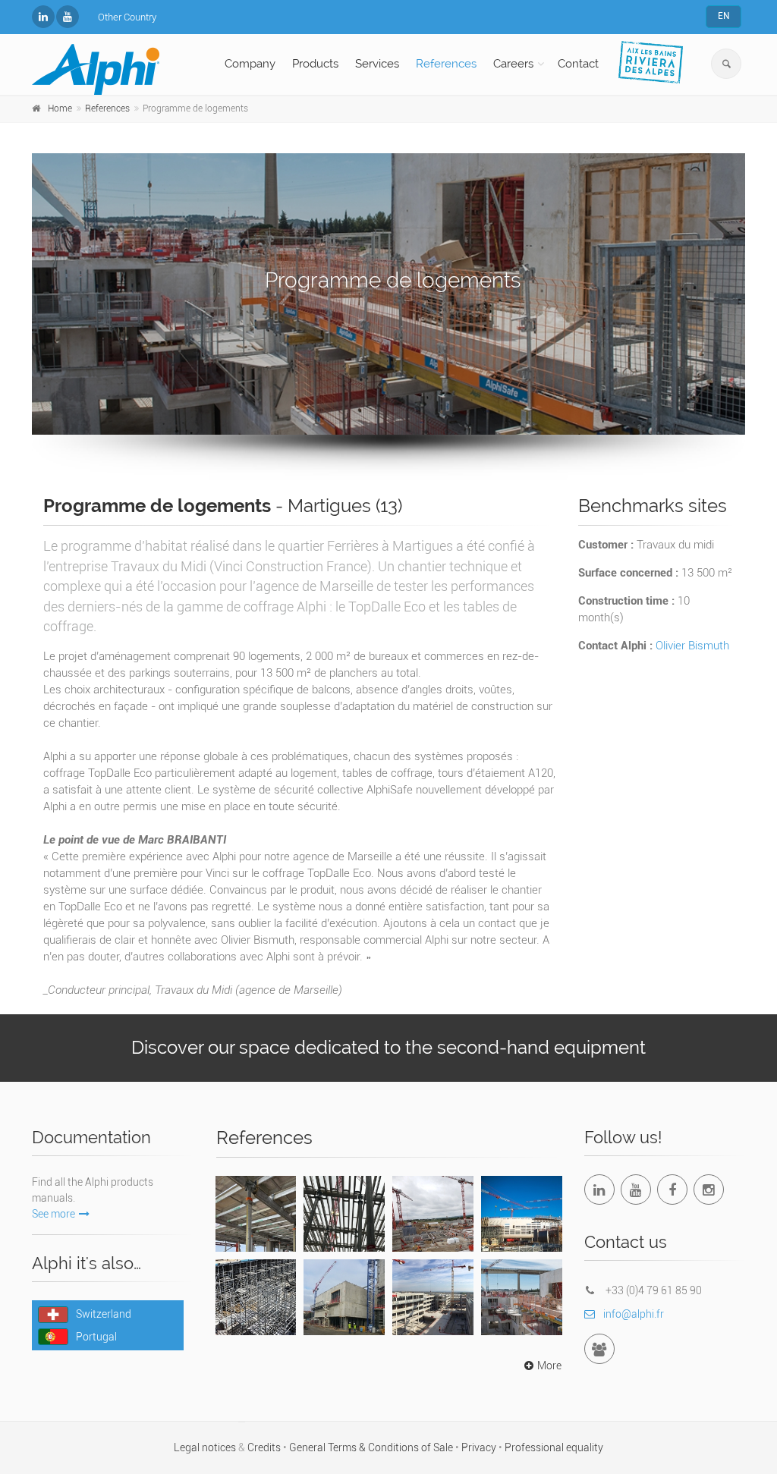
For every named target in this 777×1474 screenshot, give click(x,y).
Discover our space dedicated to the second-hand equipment (388, 1047)
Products (315, 64)
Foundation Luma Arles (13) (344, 1294)
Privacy (480, 1447)
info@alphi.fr (633, 1314)
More (549, 1365)
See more (53, 1214)
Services (377, 64)
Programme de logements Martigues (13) (521, 1303)
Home (60, 108)
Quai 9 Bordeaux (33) (344, 1211)
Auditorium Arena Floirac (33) (521, 1211)
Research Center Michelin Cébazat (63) (433, 1303)
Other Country (127, 17)
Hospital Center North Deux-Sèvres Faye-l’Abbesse (432, 1220)
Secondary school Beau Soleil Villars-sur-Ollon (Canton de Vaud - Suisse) (256, 1303)
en (723, 16)
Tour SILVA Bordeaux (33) (255, 1211)
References (446, 64)
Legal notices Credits (228, 1447)
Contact (578, 64)
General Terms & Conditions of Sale (372, 1447)
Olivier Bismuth (692, 645)
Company (250, 64)
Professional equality (554, 1447)
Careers (513, 64)
